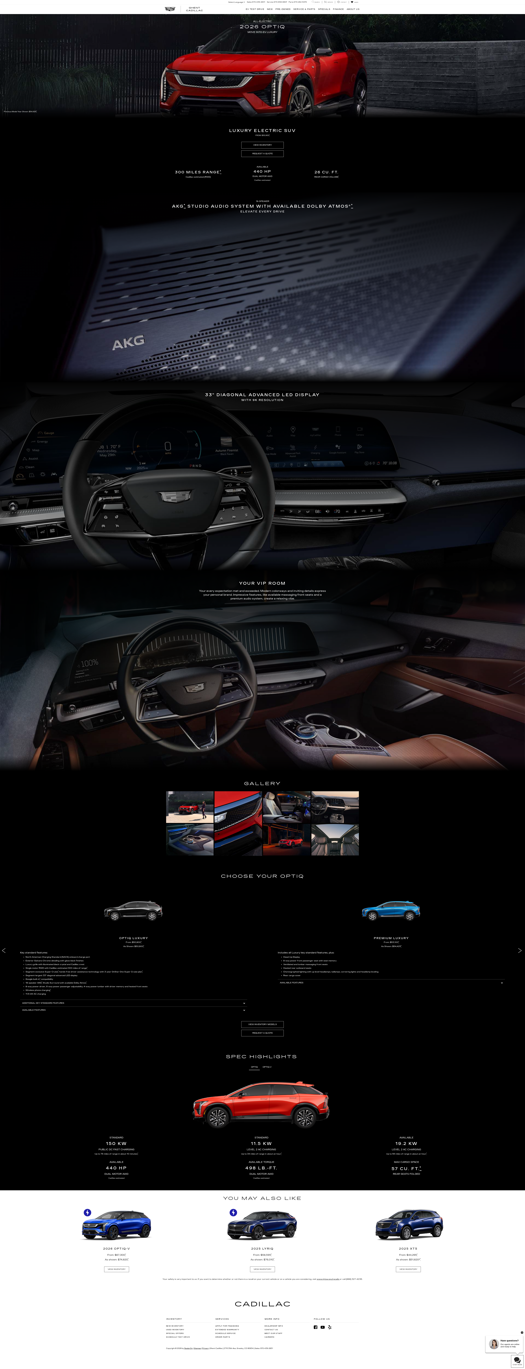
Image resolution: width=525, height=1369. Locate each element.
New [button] (270, 9)
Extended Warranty (227, 1330)
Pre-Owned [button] (283, 9)
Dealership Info (274, 1326)
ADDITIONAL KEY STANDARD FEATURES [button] (43, 1003)
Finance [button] (338, 9)
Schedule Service (225, 1333)
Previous (4, 950)
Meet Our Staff (274, 1333)
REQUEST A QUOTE (262, 153)
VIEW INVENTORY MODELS (262, 1024)
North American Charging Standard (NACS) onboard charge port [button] (58, 957)
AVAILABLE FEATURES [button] (34, 1010)
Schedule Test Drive (178, 1337)
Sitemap (197, 1348)
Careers (269, 1337)
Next (520, 950)
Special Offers (175, 1333)
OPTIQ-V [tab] (267, 1067)
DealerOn (188, 1348)
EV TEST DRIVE (255, 9)
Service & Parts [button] (304, 9)
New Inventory (175, 1326)
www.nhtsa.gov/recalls (328, 1279)
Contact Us (271, 1330)
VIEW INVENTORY (262, 145)
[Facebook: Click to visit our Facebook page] (317, 1327)
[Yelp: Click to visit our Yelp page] (331, 1327)
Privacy (205, 1348)
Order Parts (222, 1337)
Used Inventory (175, 1330)
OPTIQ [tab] (254, 1067)
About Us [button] (353, 9)
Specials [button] (324, 9)
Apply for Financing (227, 1326)
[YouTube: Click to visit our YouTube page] (324, 1327)
